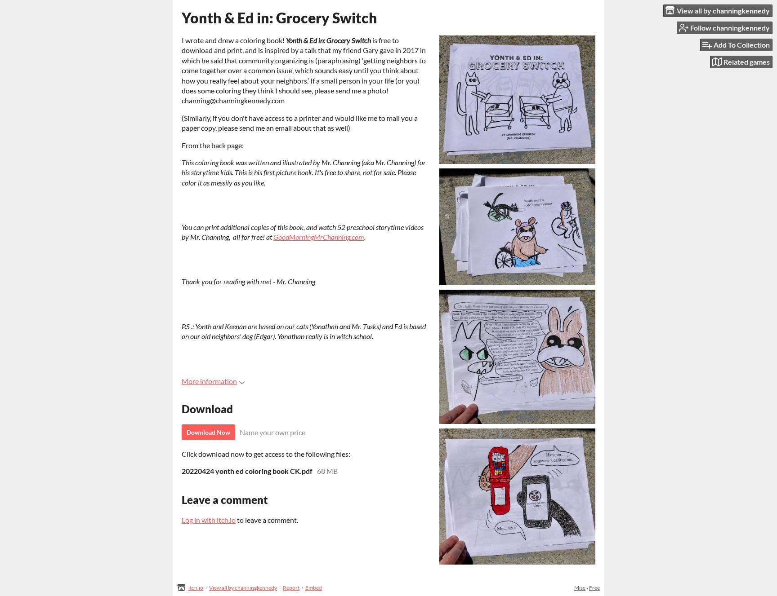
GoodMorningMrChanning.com (318, 237)
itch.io (195, 587)
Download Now (208, 432)
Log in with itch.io (209, 520)
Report (291, 587)
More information (209, 381)
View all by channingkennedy (243, 587)
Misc (579, 587)
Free (594, 587)
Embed (313, 587)
